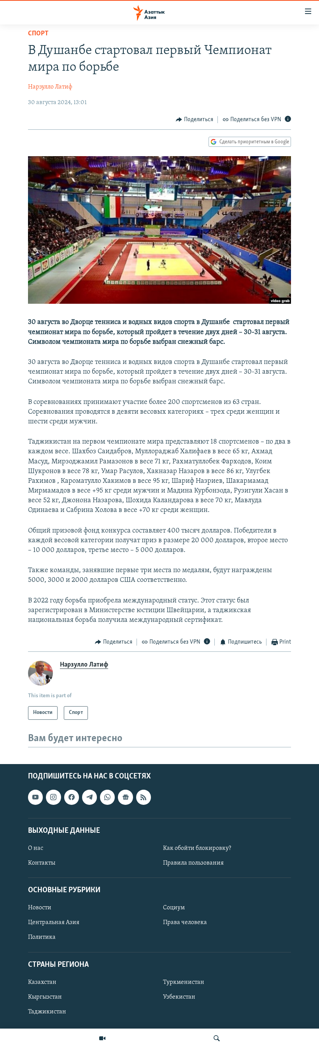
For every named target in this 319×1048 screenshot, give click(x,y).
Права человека (185, 922)
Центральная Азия (53, 922)
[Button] (194, 120)
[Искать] (216, 1038)
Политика (42, 937)
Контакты (41, 863)
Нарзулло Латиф (50, 87)
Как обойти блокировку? (197, 848)
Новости (39, 908)
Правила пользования (193, 863)
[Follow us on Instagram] (53, 797)
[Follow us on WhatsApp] (107, 797)
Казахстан (42, 982)
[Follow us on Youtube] (35, 797)
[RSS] (143, 797)
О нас (35, 848)
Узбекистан (179, 997)
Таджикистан (47, 1012)
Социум (174, 908)
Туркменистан (183, 982)
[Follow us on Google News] (125, 797)
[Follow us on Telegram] (89, 797)
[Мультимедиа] (102, 1038)
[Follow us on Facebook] (71, 797)
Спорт (38, 33)
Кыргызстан (45, 997)
